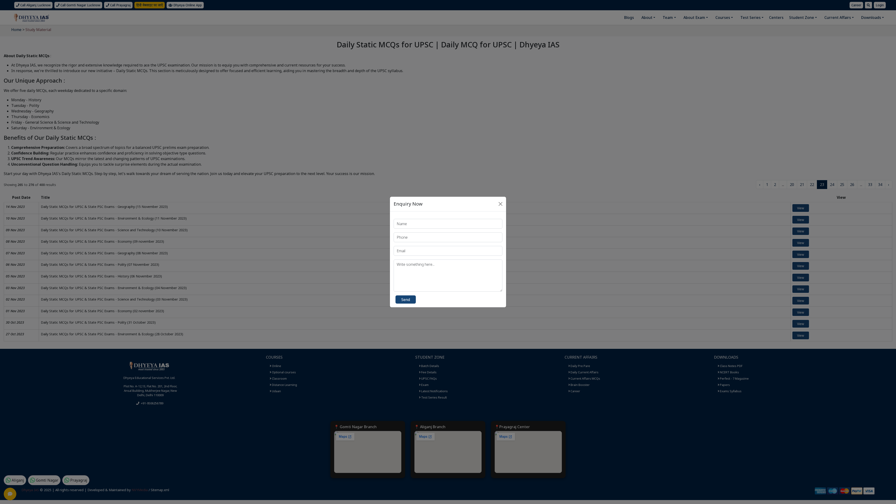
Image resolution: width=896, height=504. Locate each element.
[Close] (500, 204)
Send (405, 299)
